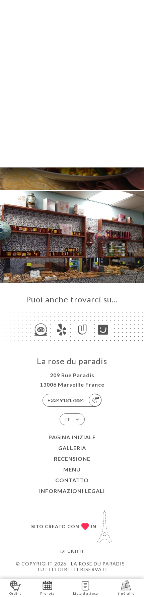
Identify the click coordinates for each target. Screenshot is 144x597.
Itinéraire (126, 593)
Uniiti (75, 551)
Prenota (47, 593)
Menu (72, 469)
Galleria (72, 448)
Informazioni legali (72, 491)
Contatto (72, 480)
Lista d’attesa (85, 593)
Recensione (72, 458)
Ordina (15, 593)
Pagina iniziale (72, 437)
